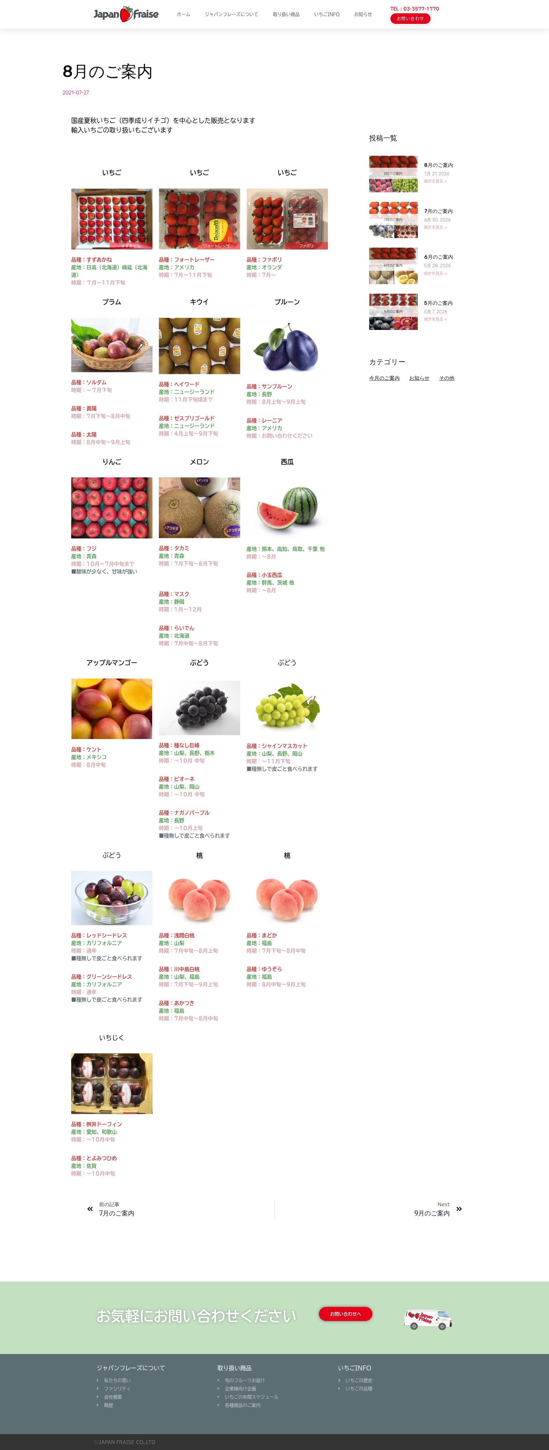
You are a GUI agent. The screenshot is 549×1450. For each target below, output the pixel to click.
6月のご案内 (438, 257)
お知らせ (363, 14)
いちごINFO (354, 1368)
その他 (446, 378)
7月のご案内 (438, 211)
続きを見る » (435, 181)
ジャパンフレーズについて (231, 14)
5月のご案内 (438, 303)
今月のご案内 (384, 378)
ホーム (183, 14)
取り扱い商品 (286, 14)
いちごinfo (327, 14)
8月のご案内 (438, 165)
